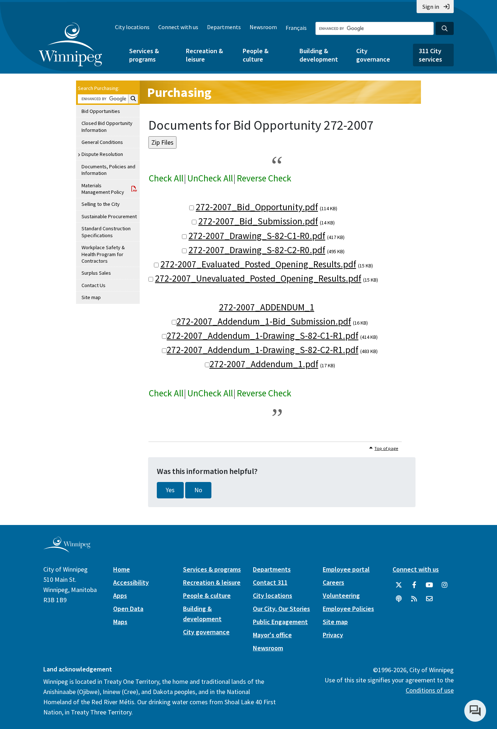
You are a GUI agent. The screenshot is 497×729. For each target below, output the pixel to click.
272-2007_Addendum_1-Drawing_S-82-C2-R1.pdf (262, 350)
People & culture (256, 55)
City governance (373, 55)
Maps (120, 622)
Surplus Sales (96, 273)
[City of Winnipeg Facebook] (414, 585)
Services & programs (144, 55)
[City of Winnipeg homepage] (66, 549)
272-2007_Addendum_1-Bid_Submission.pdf (263, 321)
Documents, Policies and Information (108, 169)
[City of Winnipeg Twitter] (399, 585)
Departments (224, 27)
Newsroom (263, 27)
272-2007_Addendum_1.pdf (264, 364)
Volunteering (341, 595)
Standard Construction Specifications (106, 231)
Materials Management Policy (102, 188)
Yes (170, 490)
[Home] (70, 44)
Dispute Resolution (102, 154)
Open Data (128, 608)
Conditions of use (430, 690)
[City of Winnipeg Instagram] (444, 585)
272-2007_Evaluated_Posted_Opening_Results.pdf (258, 264)
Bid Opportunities (100, 111)
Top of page (386, 448)
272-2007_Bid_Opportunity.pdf (257, 207)
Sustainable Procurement (109, 216)
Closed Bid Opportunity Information (106, 126)
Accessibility (131, 582)
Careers (333, 582)
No (198, 490)
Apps (120, 595)
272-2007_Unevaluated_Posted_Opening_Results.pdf (258, 278)
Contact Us (93, 285)
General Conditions (102, 142)
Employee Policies (348, 608)
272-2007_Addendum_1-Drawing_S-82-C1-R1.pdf (262, 335)
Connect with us (178, 27)
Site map (91, 297)
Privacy (333, 635)
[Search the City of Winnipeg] (445, 28)
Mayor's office (272, 635)
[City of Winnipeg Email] (429, 599)
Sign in (430, 6)
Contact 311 (270, 582)
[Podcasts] (399, 599)
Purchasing (179, 92)
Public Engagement (280, 622)
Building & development (318, 55)
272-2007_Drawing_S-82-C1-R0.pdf (256, 236)
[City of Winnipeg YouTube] (429, 585)
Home (121, 569)
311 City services (430, 55)
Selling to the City (100, 204)
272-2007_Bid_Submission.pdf (258, 221)
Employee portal (346, 569)
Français (296, 27)
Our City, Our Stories (281, 608)
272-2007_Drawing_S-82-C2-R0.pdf (256, 250)
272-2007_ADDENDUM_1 (266, 307)
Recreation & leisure (204, 55)
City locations (132, 27)
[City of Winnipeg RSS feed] (414, 599)
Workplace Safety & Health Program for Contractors (103, 254)
